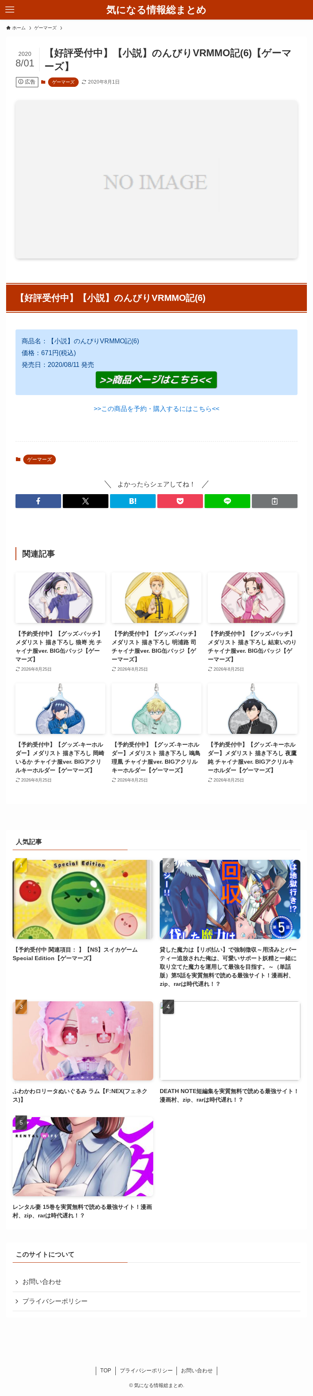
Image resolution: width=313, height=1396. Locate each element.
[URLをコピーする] (275, 501)
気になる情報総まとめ (156, 10)
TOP (105, 1370)
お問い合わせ (42, 1281)
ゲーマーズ (63, 82)
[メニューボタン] (10, 10)
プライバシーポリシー (55, 1301)
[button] (38, 501)
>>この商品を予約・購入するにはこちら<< (156, 408)
